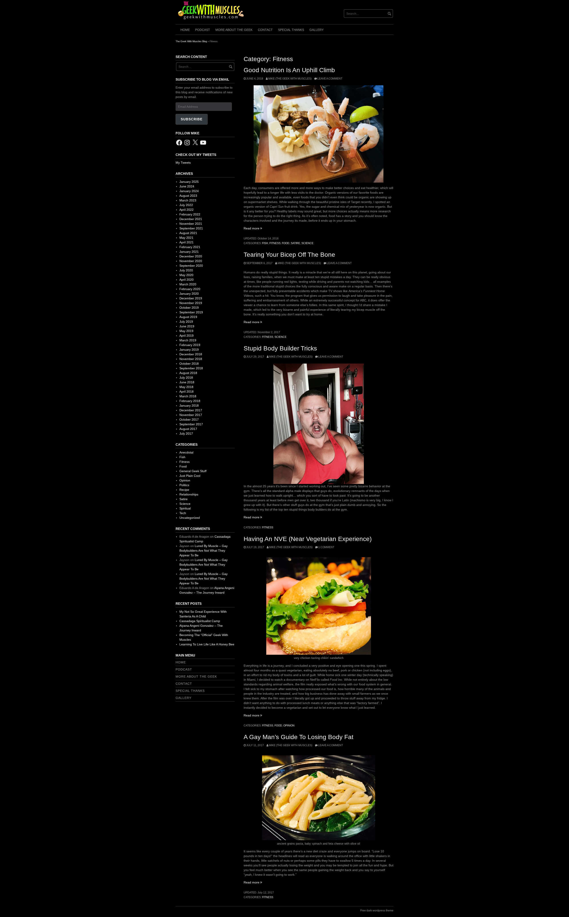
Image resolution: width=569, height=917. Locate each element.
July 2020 (186, 270)
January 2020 (189, 293)
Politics (184, 485)
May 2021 (186, 237)
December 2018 (190, 354)
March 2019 (187, 340)
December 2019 (190, 298)
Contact (265, 30)
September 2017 (191, 424)
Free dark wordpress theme (376, 910)
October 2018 (189, 363)
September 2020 (191, 265)
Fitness (274, 243)
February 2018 (189, 401)
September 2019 (191, 312)
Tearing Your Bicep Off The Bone (289, 254)
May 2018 (186, 387)
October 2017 (189, 419)
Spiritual (185, 508)
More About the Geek (233, 30)
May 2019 (186, 331)
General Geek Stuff (192, 471)
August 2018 (188, 373)
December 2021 (190, 219)
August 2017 (188, 429)
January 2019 (189, 349)
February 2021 (189, 247)
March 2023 (187, 200)
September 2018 (191, 368)
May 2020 (186, 275)
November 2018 (190, 359)
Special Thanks (291, 30)
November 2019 (190, 303)
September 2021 (191, 228)
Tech (182, 513)
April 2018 (186, 391)
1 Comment (326, 547)
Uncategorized (189, 517)
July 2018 (186, 377)
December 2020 (190, 256)
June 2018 (186, 382)
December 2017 (190, 410)
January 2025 (189, 181)
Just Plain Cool (189, 475)
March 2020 (187, 284)
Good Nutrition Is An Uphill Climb (289, 70)
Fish (265, 243)
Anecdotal (186, 452)
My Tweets (183, 162)
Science (307, 243)
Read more (253, 228)
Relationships (188, 494)
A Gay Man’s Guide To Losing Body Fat (298, 737)
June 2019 (186, 326)
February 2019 (189, 345)
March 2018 (187, 396)
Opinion (289, 725)
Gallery (316, 30)
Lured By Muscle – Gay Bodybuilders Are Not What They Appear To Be (203, 550)
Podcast (202, 30)
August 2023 (188, 195)
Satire (295, 243)
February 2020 (189, 289)
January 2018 (189, 405)
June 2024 (186, 186)
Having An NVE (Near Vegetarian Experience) (308, 538)
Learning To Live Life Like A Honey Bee (206, 644)
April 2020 (186, 279)
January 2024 (189, 191)
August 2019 (188, 317)
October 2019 (189, 307)
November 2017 (190, 415)
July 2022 (186, 205)
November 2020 (190, 261)
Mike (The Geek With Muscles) (290, 78)
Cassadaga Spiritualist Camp (199, 621)
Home (185, 30)
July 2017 (186, 433)
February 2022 (189, 214)
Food (285, 243)
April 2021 (186, 242)
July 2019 (186, 321)
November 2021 (190, 223)
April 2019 (186, 335)
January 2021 (189, 251)
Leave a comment (329, 78)
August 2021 (188, 233)
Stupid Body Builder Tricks (280, 348)
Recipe (184, 489)
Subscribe (191, 119)
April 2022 (186, 209)
